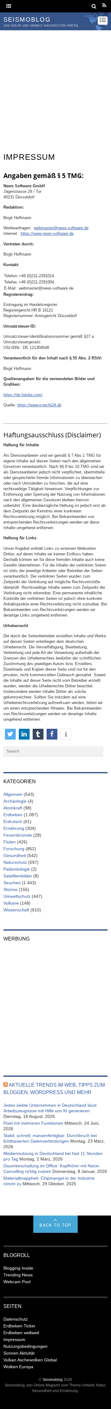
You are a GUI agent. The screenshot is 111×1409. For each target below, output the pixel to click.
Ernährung (13, 828)
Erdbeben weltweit (21, 1332)
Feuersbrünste (17, 835)
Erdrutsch (12, 821)
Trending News (18, 1274)
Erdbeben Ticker (19, 1325)
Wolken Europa (18, 1366)
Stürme (10, 889)
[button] (10, 734)
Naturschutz (15, 862)
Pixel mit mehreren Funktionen (33, 1123)
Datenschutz (15, 1319)
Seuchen (12, 882)
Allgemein (13, 794)
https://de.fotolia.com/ (23, 395)
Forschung (13, 848)
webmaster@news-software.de (61, 228)
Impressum (14, 1339)
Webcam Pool (17, 1281)
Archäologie (15, 801)
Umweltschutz (17, 896)
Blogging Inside (18, 1268)
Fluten (9, 841)
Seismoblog (53, 1379)
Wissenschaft (16, 909)
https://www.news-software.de (47, 233)
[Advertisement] (55, 89)
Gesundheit (14, 855)
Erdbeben (13, 814)
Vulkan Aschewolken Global (30, 1359)
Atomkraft (12, 807)
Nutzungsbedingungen (25, 1346)
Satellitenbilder (17, 875)
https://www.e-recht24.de (39, 405)
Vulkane (11, 903)
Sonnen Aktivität (19, 1353)
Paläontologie (16, 869)
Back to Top (55, 1225)
